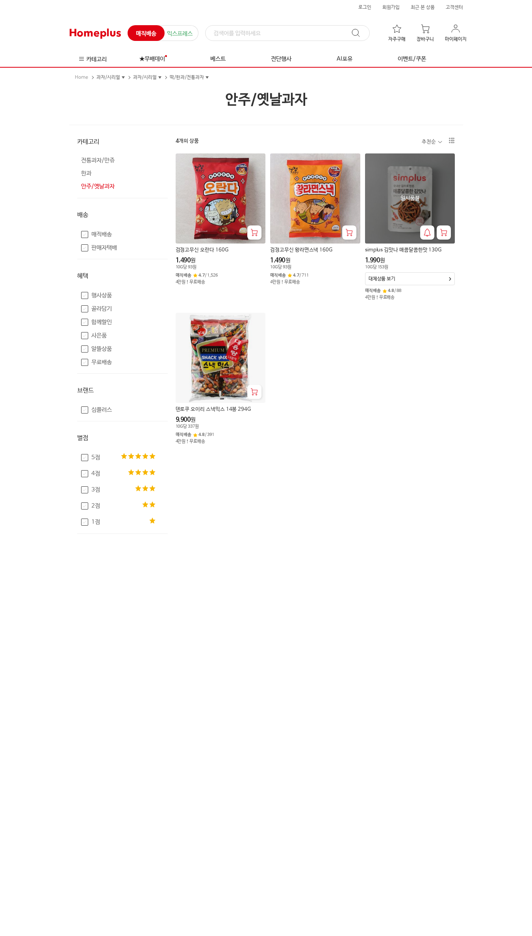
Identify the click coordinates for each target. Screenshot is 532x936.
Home (81, 77)
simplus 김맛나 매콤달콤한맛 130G (403, 250)
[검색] (359, 33)
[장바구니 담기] (254, 232)
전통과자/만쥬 (98, 160)
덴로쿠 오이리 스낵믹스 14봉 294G (213, 409)
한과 (86, 173)
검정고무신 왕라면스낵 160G (301, 250)
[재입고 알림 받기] (427, 232)
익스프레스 (180, 33)
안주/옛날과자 (98, 186)
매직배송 (146, 33)
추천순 (429, 142)
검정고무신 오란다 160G (202, 250)
